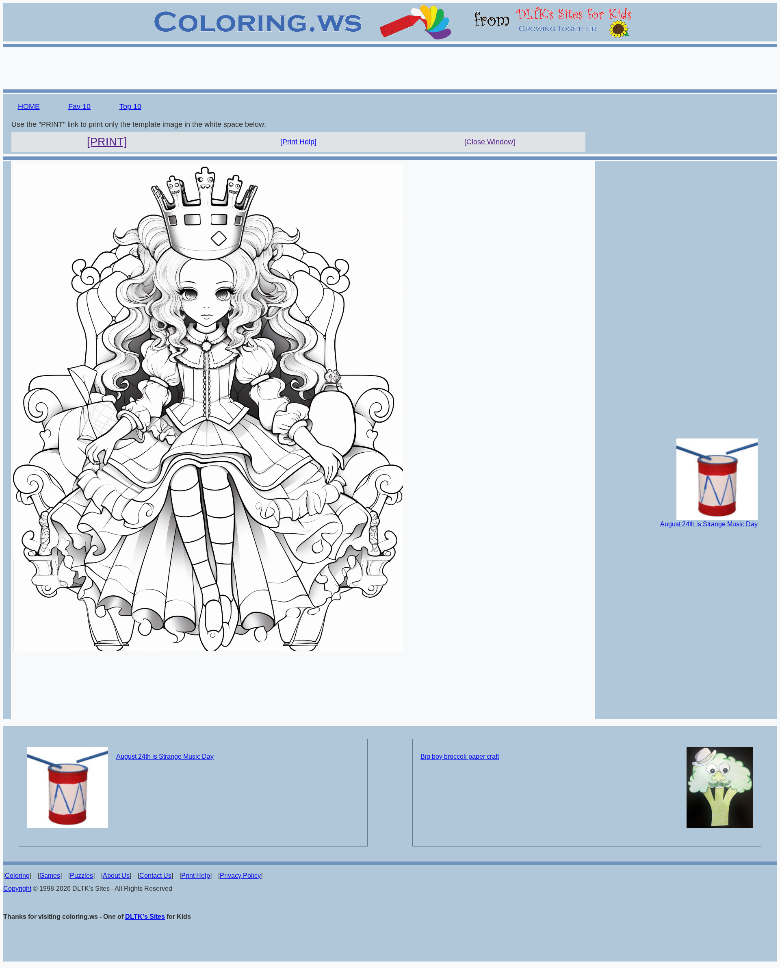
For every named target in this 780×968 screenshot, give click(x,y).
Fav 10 (79, 106)
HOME (29, 106)
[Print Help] (298, 142)
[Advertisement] (390, 67)
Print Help (195, 875)
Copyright (17, 888)
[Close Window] (489, 142)
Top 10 (130, 106)
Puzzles (81, 875)
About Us (116, 875)
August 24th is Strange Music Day (709, 524)
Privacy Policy (240, 875)
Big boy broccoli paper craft (459, 756)
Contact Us (155, 875)
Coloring (17, 875)
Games (49, 875)
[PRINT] (107, 142)
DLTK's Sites (145, 916)
